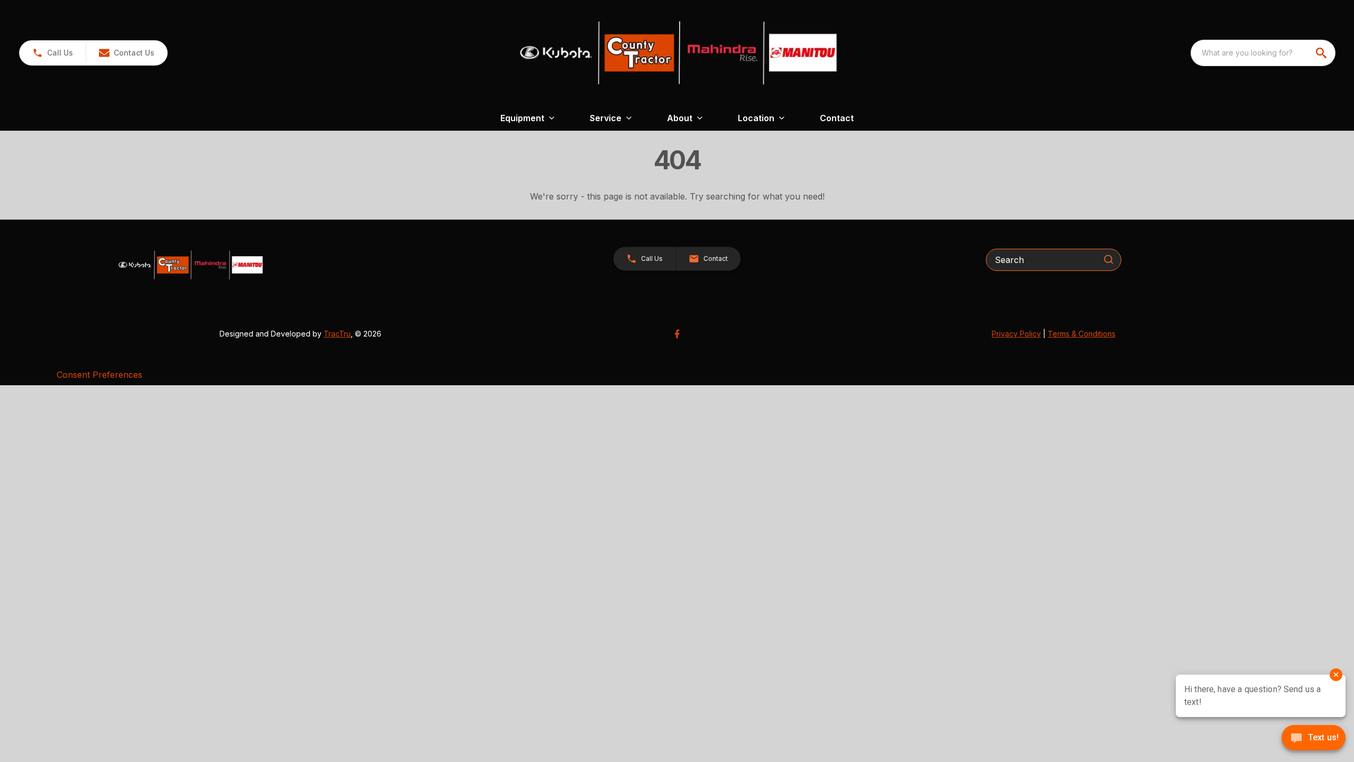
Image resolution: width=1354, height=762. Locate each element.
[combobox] (1263, 53)
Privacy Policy (1016, 333)
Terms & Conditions (1081, 333)
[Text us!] (1313, 739)
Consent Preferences (99, 374)
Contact (837, 118)
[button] (53, 52)
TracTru (337, 333)
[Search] (1108, 259)
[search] (1322, 53)
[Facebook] (677, 334)
